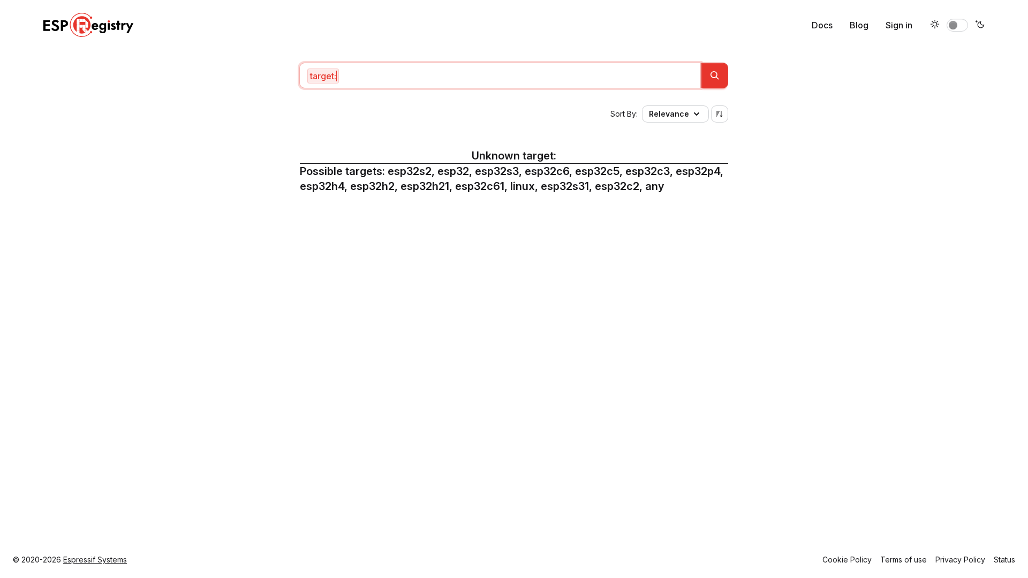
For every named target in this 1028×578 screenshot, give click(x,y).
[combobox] (500, 75)
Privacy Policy (960, 559)
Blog (859, 25)
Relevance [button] (669, 113)
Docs (822, 25)
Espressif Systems (95, 559)
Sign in (899, 25)
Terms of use (903, 559)
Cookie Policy (847, 559)
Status (1004, 559)
